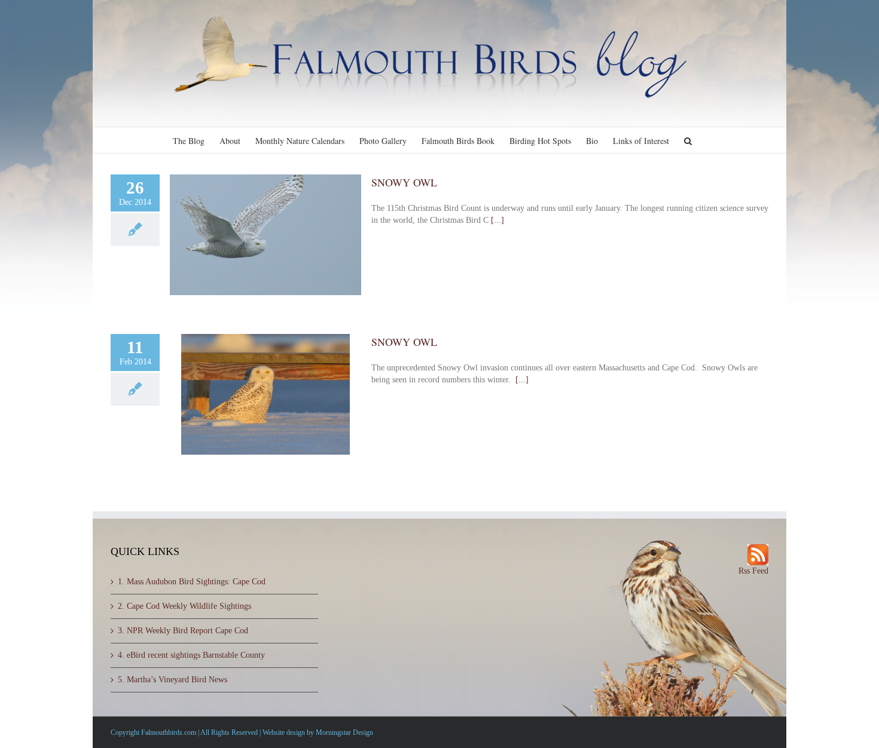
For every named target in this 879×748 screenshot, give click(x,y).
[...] (497, 220)
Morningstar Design (344, 732)
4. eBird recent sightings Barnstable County (191, 655)
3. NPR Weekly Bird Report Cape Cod (183, 630)
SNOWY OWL (404, 182)
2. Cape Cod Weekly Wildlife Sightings (184, 606)
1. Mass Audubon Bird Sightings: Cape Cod (191, 581)
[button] (688, 140)
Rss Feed (753, 570)
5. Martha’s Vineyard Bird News (172, 679)
